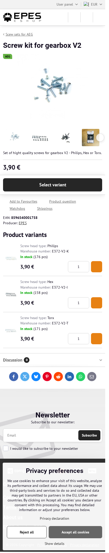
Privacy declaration (54, 518)
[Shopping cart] (87, 17)
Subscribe (89, 435)
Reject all (27, 532)
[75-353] (96, 266)
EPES (23, 223)
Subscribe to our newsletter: (53, 422)
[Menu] (99, 17)
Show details (54, 543)
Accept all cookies (75, 532)
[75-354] (96, 302)
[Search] (74, 17)
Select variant (52, 185)
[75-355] (96, 338)
